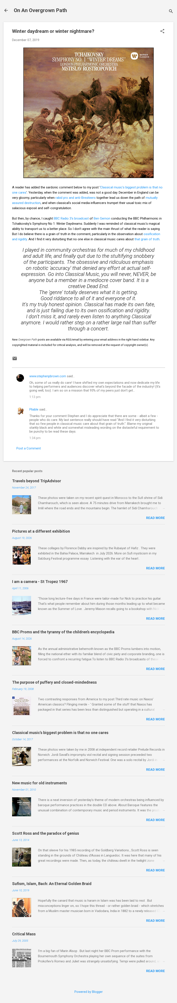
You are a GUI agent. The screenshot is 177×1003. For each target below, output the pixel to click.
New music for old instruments (39, 783)
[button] (162, 32)
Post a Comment (28, 448)
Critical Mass (24, 934)
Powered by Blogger (88, 992)
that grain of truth (147, 239)
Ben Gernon (102, 218)
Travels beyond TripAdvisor (36, 481)
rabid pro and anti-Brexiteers (75, 198)
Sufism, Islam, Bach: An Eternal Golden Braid (52, 883)
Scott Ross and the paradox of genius (45, 833)
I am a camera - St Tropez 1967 (40, 581)
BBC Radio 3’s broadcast (71, 218)
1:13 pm (35, 397)
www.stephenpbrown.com (47, 376)
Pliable (33, 409)
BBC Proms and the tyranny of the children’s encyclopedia (63, 632)
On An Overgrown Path (40, 10)
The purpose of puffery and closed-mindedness (54, 682)
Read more (155, 518)
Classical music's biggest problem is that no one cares (60, 732)
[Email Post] (14, 360)
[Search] (171, 11)
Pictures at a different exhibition (41, 531)
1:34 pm (35, 438)
